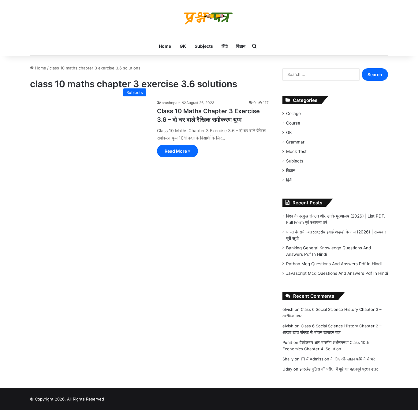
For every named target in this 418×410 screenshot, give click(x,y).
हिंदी (225, 46)
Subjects (204, 46)
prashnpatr (171, 102)
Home (165, 46)
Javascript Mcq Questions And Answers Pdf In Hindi (337, 273)
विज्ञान (240, 46)
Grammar (295, 142)
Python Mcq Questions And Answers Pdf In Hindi (334, 263)
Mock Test (296, 151)
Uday (287, 369)
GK (183, 46)
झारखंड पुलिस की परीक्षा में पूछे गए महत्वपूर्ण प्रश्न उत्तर (339, 369)
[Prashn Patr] (209, 18)
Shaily (287, 358)
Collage (293, 113)
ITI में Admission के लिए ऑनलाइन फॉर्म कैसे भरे (338, 358)
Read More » (177, 151)
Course (293, 123)
